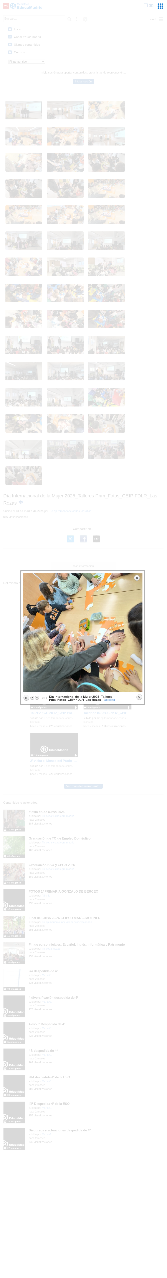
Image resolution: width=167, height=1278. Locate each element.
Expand (137, 578)
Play (26, 698)
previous (52, 632)
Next (37, 698)
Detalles (109, 699)
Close (139, 697)
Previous (32, 698)
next (113, 632)
